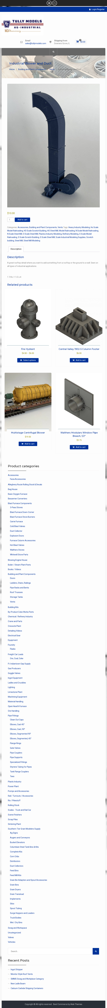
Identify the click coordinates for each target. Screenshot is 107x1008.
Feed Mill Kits (15, 875)
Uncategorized (14, 933)
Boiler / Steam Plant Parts (19, 565)
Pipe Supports (16, 757)
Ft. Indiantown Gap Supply (19, 664)
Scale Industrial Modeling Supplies (71, 237)
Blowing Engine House (17, 560)
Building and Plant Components (32, 69)
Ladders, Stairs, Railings (20, 583)
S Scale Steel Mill (47, 237)
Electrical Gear (14, 635)
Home (12, 69)
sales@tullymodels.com (35, 43)
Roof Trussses (16, 592)
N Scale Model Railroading (87, 231)
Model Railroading (67, 231)
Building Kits (13, 607)
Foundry (11, 645)
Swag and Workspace (17, 928)
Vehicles (11, 942)
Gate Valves (15, 748)
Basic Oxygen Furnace (17, 494)
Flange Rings (15, 743)
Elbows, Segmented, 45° (20, 738)
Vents (52, 69)
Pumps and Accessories (18, 791)
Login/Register (98, 9)
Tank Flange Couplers (19, 771)
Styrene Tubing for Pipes (21, 767)
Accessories (23, 227)
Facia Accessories (18, 479)
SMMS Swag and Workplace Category (27, 979)
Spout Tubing (16, 908)
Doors (12, 578)
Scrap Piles (13, 819)
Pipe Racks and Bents (19, 588)
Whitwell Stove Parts (19, 554)
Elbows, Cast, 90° (17, 729)
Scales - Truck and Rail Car (19, 810)
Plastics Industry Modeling (50, 234)
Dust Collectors (16, 866)
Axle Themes (76, 1004)
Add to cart (22, 220)
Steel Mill (19, 240)
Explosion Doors (17, 536)
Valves (11, 937)
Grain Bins (14, 885)
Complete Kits (16, 852)
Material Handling (15, 701)
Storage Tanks (16, 597)
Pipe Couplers (16, 753)
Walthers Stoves (17, 550)
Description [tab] (16, 249)
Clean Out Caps (17, 720)
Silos (12, 903)
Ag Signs (14, 833)
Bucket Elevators (17, 842)
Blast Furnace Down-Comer (22, 512)
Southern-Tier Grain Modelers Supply (24, 829)
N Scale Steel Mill (14, 234)
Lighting (11, 687)
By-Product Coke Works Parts (21, 612)
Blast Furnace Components (20, 503)
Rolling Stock (13, 805)
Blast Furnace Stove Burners (22, 517)
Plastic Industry (14, 782)
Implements (15, 899)
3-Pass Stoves (16, 507)
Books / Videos (14, 569)
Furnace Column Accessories (23, 540)
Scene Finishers (15, 815)
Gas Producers (14, 668)
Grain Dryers (15, 889)
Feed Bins (14, 870)
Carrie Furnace (16, 521)
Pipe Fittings (13, 716)
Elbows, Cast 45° (17, 724)
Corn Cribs (14, 856)
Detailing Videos (15, 631)
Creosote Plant (14, 626)
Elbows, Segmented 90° (20, 734)
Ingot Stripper (17, 969)
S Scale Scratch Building (28, 237)
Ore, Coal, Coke (16, 658)
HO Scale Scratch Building (35, 231)
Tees (12, 776)
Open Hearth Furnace (17, 706)
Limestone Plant (15, 692)
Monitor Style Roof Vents (22, 974)
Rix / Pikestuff (14, 800)
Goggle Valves (14, 673)
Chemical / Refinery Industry (20, 616)
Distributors (15, 861)
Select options (29, 360)
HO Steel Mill (52, 231)
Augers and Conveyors (20, 837)
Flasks (12, 649)
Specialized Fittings (18, 762)
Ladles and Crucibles (17, 683)
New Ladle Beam (18, 983)
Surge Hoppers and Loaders (22, 913)
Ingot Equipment (15, 678)
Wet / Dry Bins (16, 922)
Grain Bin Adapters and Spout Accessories (28, 880)
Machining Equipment (17, 697)
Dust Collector (16, 531)
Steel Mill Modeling (32, 240)
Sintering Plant (14, 824)
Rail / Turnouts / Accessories (20, 796)
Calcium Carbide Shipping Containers (27, 988)
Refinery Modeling (70, 234)
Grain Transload (17, 894)
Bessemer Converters (17, 499)
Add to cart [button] (81, 360)
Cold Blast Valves (17, 526)
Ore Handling (13, 711)
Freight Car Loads (15, 654)
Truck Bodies (15, 918)
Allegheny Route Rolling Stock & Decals (25, 484)
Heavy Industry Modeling (79, 227)
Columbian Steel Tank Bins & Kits (24, 847)
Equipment (13, 640)
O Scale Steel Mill (30, 234)
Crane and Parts (15, 621)
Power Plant (13, 786)
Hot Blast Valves (17, 545)
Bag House (12, 489)
